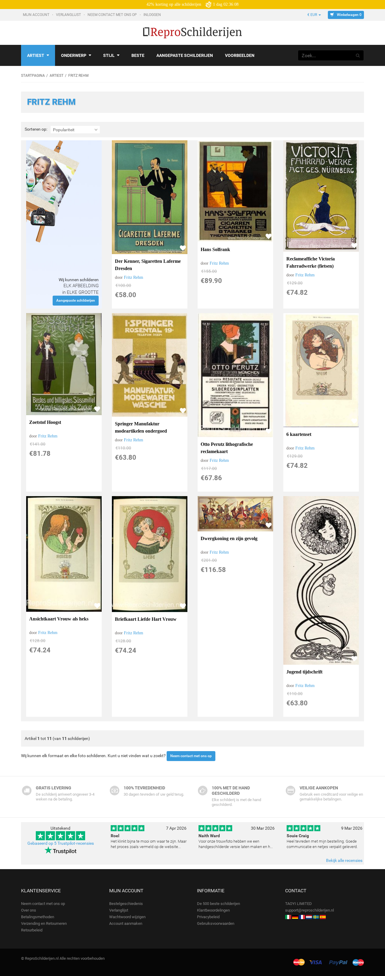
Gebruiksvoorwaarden (215, 923)
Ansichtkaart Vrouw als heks (58, 618)
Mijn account (36, 15)
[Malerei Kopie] (295, 917)
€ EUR (312, 15)
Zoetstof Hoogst (45, 422)
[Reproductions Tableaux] (302, 917)
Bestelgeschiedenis (126, 903)
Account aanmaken (125, 923)
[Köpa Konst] (316, 917)
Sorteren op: (36, 129)
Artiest (35, 55)
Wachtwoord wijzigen (127, 917)
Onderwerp (73, 55)
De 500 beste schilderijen (218, 903)
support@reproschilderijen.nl (309, 910)
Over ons (28, 910)
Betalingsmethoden (37, 917)
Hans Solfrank (215, 249)
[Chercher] (358, 55)
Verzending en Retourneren (44, 923)
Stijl (109, 55)
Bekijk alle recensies (344, 860)
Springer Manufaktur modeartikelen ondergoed (141, 427)
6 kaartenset (298, 434)
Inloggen (152, 15)
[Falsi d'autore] (288, 917)
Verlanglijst (69, 15)
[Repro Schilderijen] (309, 917)
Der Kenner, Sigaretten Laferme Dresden (148, 265)
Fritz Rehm (133, 277)
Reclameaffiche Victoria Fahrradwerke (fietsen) (310, 262)
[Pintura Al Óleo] (323, 917)
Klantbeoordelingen (213, 910)
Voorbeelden (239, 55)
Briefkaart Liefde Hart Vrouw (146, 619)
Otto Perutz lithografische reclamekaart (227, 448)
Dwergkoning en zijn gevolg (229, 538)
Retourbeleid (31, 930)
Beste (137, 55)
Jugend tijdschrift (304, 671)
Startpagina (33, 75)
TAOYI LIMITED (298, 903)
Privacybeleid (208, 917)
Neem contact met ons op (113, 15)
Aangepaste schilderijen (184, 55)
